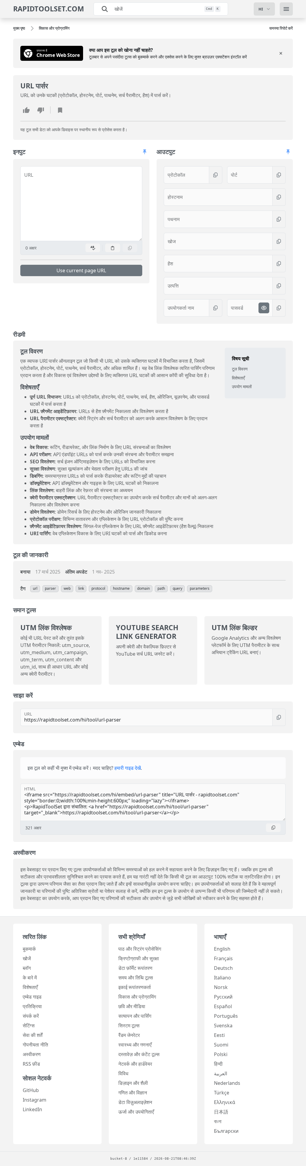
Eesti (219, 1035)
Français (223, 958)
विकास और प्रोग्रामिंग (137, 996)
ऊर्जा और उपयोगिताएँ (136, 1111)
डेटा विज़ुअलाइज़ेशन (135, 1102)
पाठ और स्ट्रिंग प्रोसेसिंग (139, 949)
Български (226, 1131)
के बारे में (30, 977)
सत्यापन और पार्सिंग (134, 1016)
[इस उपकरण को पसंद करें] (26, 110)
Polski (220, 1054)
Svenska (223, 1025)
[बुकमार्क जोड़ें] (60, 110)
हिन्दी (218, 1064)
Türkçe (221, 1092)
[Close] (281, 53)
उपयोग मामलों (242, 386)
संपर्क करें (31, 1016)
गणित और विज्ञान (132, 1092)
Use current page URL (81, 270)
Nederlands (227, 1083)
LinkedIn (32, 1109)
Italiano (222, 977)
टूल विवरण (240, 369)
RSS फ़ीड (31, 1064)
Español (223, 1006)
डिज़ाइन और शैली (133, 1083)
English (222, 949)
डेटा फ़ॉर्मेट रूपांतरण (135, 968)
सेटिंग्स (29, 1025)
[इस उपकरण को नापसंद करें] (41, 110)
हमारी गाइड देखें (127, 768)
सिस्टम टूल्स (129, 1025)
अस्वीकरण (32, 1054)
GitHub (31, 1090)
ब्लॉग (27, 968)
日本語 (221, 1111)
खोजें (27, 958)
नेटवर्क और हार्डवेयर (135, 1064)
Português (226, 1016)
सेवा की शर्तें (32, 1035)
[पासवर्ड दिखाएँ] (263, 308)
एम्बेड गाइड (32, 996)
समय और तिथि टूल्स (135, 977)
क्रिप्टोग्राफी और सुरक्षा (138, 958)
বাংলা (217, 1121)
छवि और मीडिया (131, 1006)
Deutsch (223, 968)
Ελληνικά (224, 1102)
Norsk (221, 987)
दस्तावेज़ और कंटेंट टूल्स (139, 1054)
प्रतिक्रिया (32, 1006)
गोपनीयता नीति (35, 1044)
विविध (123, 1073)
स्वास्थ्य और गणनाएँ (135, 1044)
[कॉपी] (130, 248)
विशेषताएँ (238, 378)
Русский (223, 996)
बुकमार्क (29, 949)
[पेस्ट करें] (112, 248)
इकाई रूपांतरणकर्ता (134, 987)
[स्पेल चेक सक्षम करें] (92, 248)
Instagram (34, 1100)
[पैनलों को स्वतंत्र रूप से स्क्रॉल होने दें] (144, 152)
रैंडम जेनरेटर (129, 1035)
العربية (220, 1073)
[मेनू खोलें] (286, 9)
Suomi (221, 1044)
